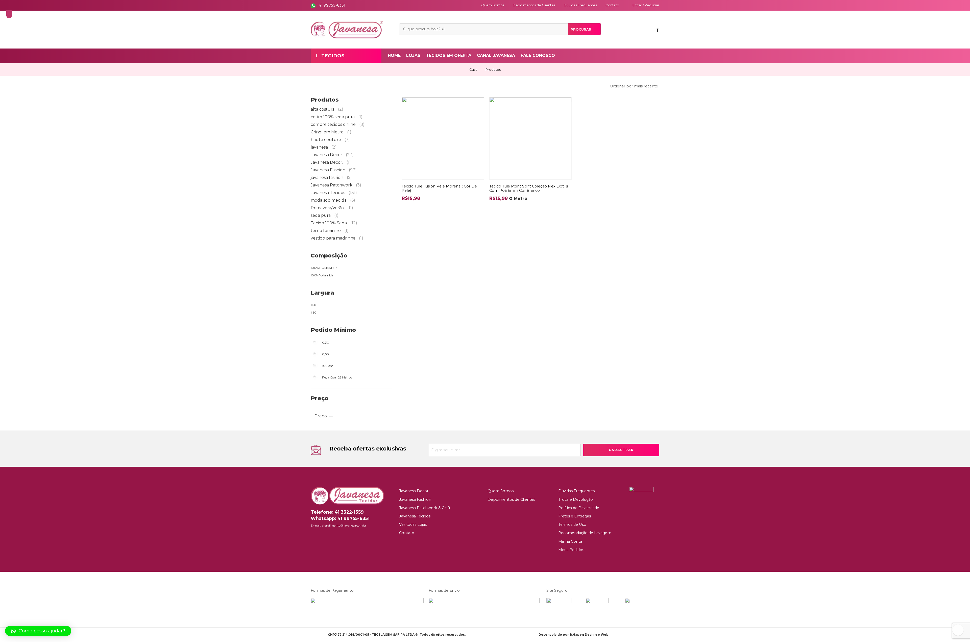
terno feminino (330, 230)
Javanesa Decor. (331, 162)
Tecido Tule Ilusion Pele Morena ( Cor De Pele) (439, 188)
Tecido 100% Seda (334, 223)
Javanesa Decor (332, 154)
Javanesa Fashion (334, 170)
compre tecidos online (338, 124)
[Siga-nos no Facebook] (312, 536)
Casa (473, 69)
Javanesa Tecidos (334, 192)
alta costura (327, 109)
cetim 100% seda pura (336, 116)
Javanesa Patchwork (336, 185)
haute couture (330, 139)
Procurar (581, 29)
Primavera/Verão (332, 207)
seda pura (324, 215)
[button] (38, 631)
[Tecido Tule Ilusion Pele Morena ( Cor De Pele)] (443, 138)
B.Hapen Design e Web (589, 634)
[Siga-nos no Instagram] (320, 536)
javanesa (324, 147)
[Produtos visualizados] (958, 630)
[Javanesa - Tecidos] (347, 29)
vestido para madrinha (337, 238)
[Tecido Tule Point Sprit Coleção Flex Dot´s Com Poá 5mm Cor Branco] (530, 138)
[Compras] (658, 31)
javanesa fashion (331, 177)
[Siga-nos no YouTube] (328, 536)
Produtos (493, 69)
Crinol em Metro (331, 132)
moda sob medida (333, 200)
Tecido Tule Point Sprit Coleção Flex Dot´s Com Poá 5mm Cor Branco (528, 188)
